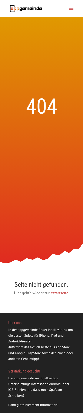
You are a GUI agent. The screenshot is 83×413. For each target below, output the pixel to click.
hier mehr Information (41, 405)
